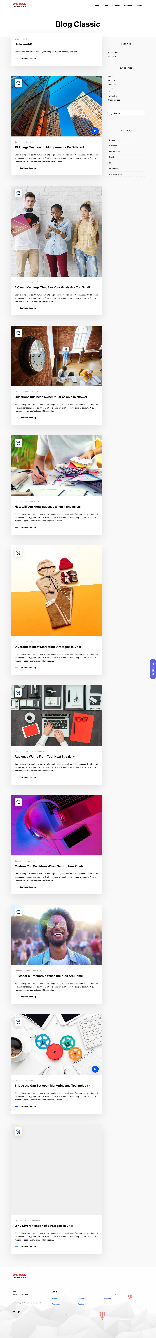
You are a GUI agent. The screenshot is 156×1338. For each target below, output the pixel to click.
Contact (139, 5)
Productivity (35, 642)
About (105, 5)
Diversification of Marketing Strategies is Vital (48, 647)
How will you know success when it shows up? (48, 506)
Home (96, 5)
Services (116, 5)
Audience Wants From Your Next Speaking (45, 756)
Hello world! (23, 44)
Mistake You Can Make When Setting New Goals (49, 866)
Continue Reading (28, 58)
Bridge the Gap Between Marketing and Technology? (52, 1085)
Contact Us (82, 1304)
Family (25, 142)
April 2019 (111, 56)
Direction (18, 861)
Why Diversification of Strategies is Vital (44, 1225)
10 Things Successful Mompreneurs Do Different (49, 147)
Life (31, 142)
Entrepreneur (27, 282)
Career (17, 142)
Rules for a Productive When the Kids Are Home (49, 976)
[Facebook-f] (14, 1312)
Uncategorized (21, 39)
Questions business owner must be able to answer (51, 397)
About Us (81, 1298)
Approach (128, 5)
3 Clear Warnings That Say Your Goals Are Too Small (52, 287)
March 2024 (112, 52)
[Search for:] (126, 113)
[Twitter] (18, 1312)
